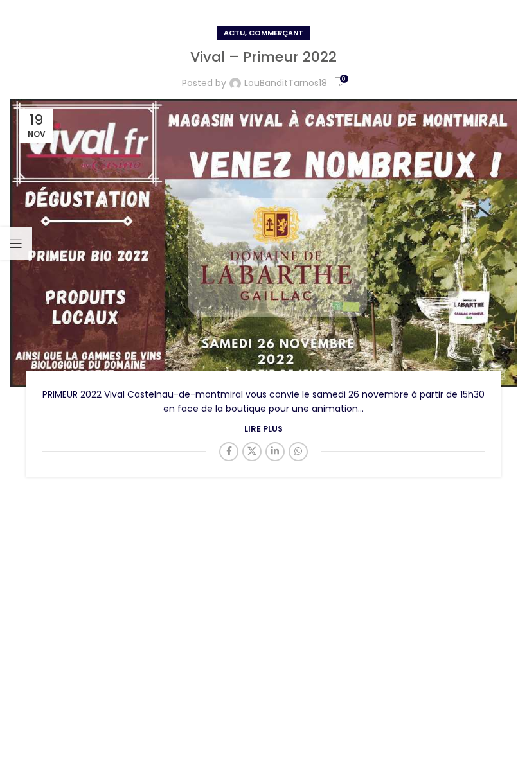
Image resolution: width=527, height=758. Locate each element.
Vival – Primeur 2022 (263, 57)
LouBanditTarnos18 (285, 82)
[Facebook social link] (228, 451)
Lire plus (263, 428)
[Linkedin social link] (275, 451)
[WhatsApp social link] (298, 451)
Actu (234, 33)
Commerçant (276, 33)
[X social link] (252, 451)
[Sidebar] (16, 243)
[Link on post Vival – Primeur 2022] (263, 243)
